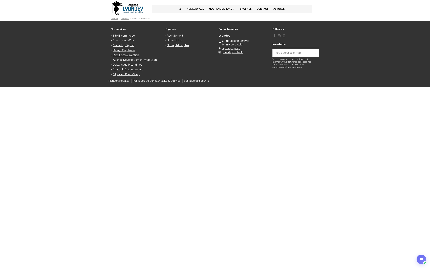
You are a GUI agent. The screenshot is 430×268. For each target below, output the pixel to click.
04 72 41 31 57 (231, 48)
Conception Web (123, 40)
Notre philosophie (178, 45)
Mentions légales (119, 80)
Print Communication (126, 55)
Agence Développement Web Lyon (135, 59)
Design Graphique (124, 50)
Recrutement (175, 35)
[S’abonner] (315, 53)
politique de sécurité (196, 80)
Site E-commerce (124, 35)
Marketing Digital (123, 45)
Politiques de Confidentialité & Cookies (157, 80)
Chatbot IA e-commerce (128, 69)
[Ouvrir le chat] (421, 259)
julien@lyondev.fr (232, 52)
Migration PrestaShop (126, 74)
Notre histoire (175, 40)
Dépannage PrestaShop (127, 64)
